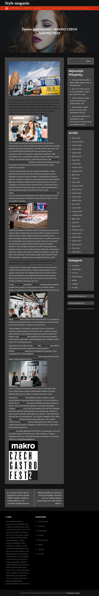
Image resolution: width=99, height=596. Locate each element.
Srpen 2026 (76, 138)
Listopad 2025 (77, 171)
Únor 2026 (76, 160)
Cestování (26, 8)
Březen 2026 (76, 156)
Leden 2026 (76, 164)
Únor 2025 (76, 204)
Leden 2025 (76, 208)
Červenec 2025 (77, 186)
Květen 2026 (76, 149)
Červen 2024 (76, 233)
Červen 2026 (76, 145)
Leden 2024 (76, 252)
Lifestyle (77, 8)
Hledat (88, 61)
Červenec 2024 (77, 230)
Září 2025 (75, 178)
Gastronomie (37, 8)
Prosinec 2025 (77, 167)
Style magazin (17, 3)
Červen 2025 (76, 189)
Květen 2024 (76, 237)
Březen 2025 (76, 200)
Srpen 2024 (76, 226)
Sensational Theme (73, 593)
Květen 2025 (76, 193)
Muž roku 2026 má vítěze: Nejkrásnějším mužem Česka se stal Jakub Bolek (80, 82)
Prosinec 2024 (77, 211)
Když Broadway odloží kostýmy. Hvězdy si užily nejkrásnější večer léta (78, 110)
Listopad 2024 (77, 215)
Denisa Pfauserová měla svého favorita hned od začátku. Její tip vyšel (79, 100)
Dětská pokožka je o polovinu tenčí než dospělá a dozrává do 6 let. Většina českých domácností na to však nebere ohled (49, 498)
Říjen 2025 (76, 175)
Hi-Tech (47, 8)
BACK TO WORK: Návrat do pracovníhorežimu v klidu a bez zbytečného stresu (80, 91)
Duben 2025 (76, 197)
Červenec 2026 (77, 142)
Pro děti (85, 8)
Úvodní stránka (15, 8)
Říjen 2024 (76, 219)
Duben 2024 (76, 241)
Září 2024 (75, 222)
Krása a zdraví (57, 8)
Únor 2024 (76, 248)
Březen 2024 (76, 244)
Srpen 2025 (76, 182)
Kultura (68, 8)
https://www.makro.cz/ (26, 439)
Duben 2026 (76, 153)
